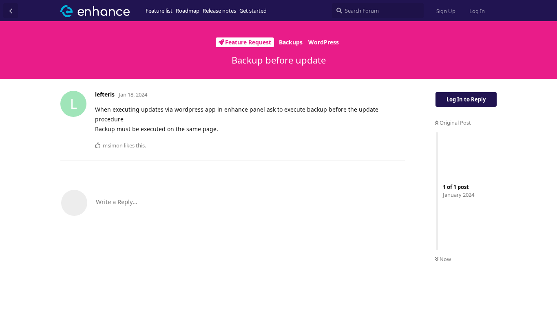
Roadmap (187, 10)
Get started (253, 10)
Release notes (219, 10)
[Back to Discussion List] (10, 10)
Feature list (159, 10)
